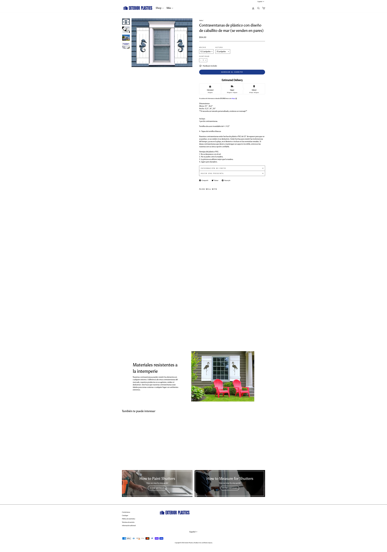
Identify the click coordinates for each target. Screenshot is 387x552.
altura (219, 47)
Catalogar (125, 515)
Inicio (201, 20)
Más (169, 7)
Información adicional (129, 525)
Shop (159, 7)
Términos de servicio (128, 522)
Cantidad (204, 56)
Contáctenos (126, 512)
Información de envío (213, 168)
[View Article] (157, 483)
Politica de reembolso (128, 519)
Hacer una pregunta (212, 173)
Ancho (202, 47)
